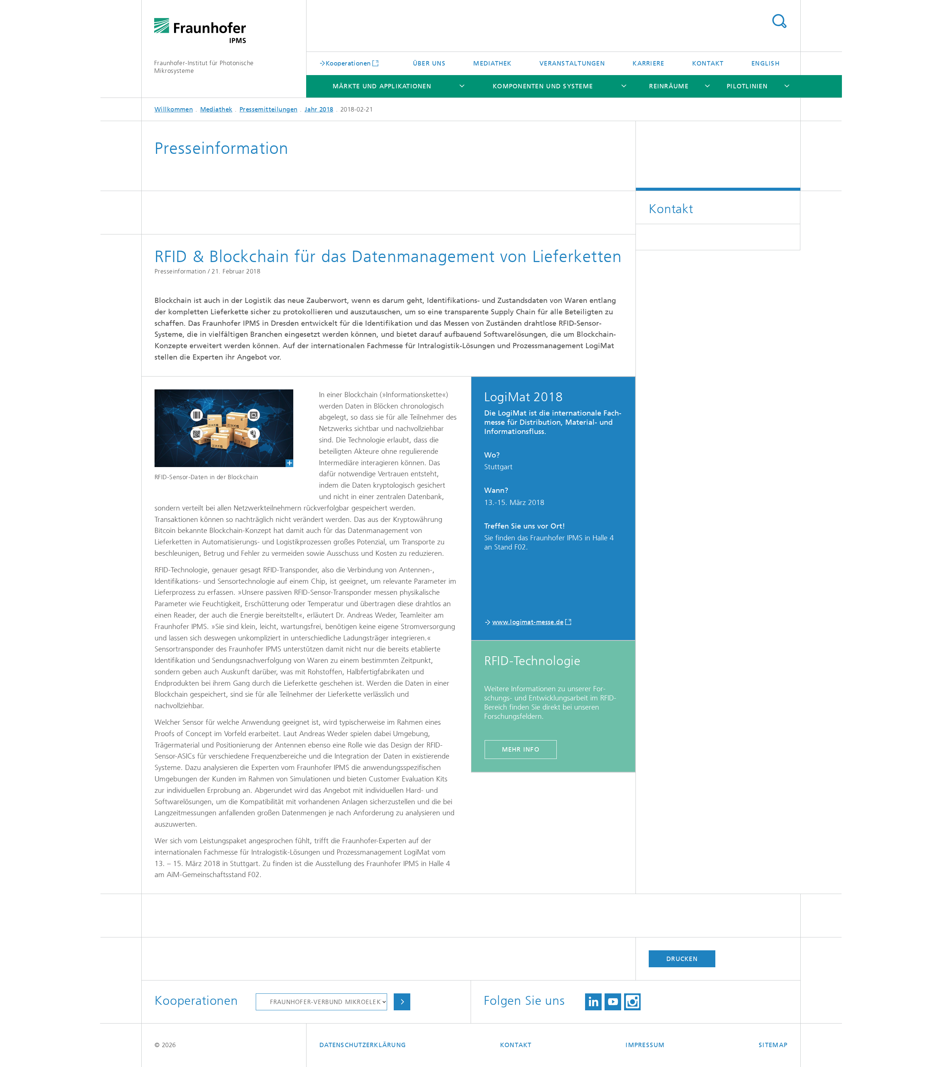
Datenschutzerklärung (362, 1045)
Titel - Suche (779, 21)
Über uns (429, 63)
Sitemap (773, 1045)
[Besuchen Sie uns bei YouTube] (613, 1001)
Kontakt (708, 63)
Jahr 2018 (319, 109)
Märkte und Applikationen (382, 86)
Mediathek (492, 63)
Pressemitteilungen (269, 109)
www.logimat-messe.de (527, 622)
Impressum (645, 1045)
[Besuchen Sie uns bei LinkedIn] (593, 1001)
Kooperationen (348, 63)
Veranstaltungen (572, 63)
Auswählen (402, 1001)
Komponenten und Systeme (543, 86)
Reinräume (668, 86)
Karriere (648, 63)
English (765, 63)
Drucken (682, 958)
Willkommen (174, 109)
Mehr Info (520, 749)
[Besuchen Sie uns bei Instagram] (632, 1001)
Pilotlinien (747, 86)
